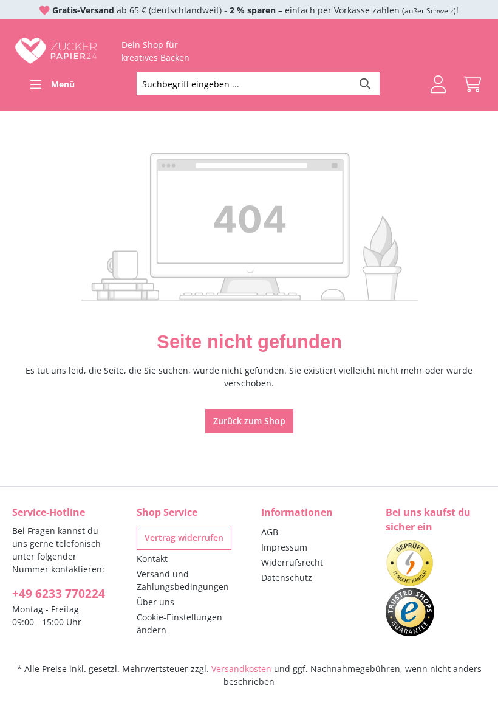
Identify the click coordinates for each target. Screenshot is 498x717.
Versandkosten (241, 668)
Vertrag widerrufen (184, 537)
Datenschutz (286, 577)
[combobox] (244, 83)
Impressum (284, 547)
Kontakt (152, 558)
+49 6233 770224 (58, 594)
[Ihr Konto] (438, 84)
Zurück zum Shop (249, 421)
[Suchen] (366, 83)
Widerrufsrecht (292, 562)
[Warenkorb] (472, 84)
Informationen (297, 512)
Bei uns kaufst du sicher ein (428, 519)
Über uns (155, 602)
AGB (269, 532)
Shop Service (167, 512)
